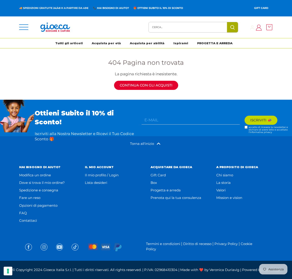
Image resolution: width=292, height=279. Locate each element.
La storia (223, 182)
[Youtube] (59, 247)
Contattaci (28, 220)
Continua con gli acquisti (146, 85)
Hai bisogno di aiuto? (113, 8)
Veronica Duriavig (224, 270)
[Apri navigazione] (23, 27)
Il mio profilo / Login (102, 175)
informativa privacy (261, 132)
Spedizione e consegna (38, 190)
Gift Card (261, 8)
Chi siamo (224, 175)
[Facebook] (28, 247)
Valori (221, 190)
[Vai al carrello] (268, 27)
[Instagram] (44, 247)
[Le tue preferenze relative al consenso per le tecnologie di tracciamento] (8, 271)
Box (154, 182)
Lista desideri (96, 182)
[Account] (252, 27)
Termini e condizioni (163, 244)
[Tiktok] (75, 247)
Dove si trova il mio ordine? (42, 182)
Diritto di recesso (197, 244)
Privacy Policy (226, 244)
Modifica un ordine (35, 175)
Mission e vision (229, 198)
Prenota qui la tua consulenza (176, 198)
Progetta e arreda (166, 190)
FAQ (23, 213)
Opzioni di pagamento (38, 205)
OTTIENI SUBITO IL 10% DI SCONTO (160, 8)
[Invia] (232, 27)
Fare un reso (29, 198)
